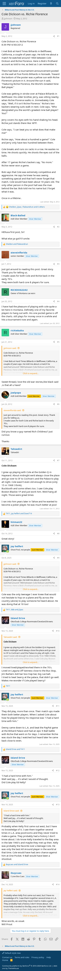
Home (5, 960)
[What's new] (51, 3)
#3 (58, 264)
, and (19, 513)
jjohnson (8, 18)
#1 (58, 36)
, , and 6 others (27, 207)
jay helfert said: (11, 890)
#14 (57, 884)
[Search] (57, 3)
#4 (58, 301)
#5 (58, 342)
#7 (58, 460)
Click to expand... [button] (30, 373)
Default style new (12, 953)
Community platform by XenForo (27, 966)
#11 (57, 706)
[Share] (54, 36)
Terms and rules (22, 957)
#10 (57, 631)
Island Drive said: (11, 810)
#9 (58, 557)
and (17, 244)
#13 (57, 804)
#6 (58, 404)
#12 (57, 770)
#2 (58, 226)
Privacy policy (37, 957)
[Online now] (7, 551)
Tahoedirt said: (10, 637)
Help (48, 957)
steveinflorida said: (12, 410)
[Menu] (4, 3)
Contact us (7, 957)
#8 (58, 533)
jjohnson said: (10, 348)
